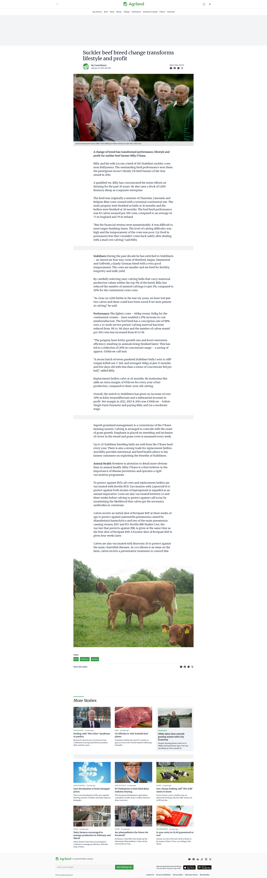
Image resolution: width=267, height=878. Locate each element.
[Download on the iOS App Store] (189, 867)
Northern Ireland (150, 12)
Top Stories (97, 12)
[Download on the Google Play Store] (204, 867)
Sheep (119, 12)
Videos (162, 12)
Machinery (136, 12)
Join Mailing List (124, 867)
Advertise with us (191, 875)
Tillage (127, 12)
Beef (106, 12)
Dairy (112, 12)
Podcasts (171, 12)
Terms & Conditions (163, 875)
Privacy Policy (178, 875)
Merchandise (204, 875)
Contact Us (150, 875)
